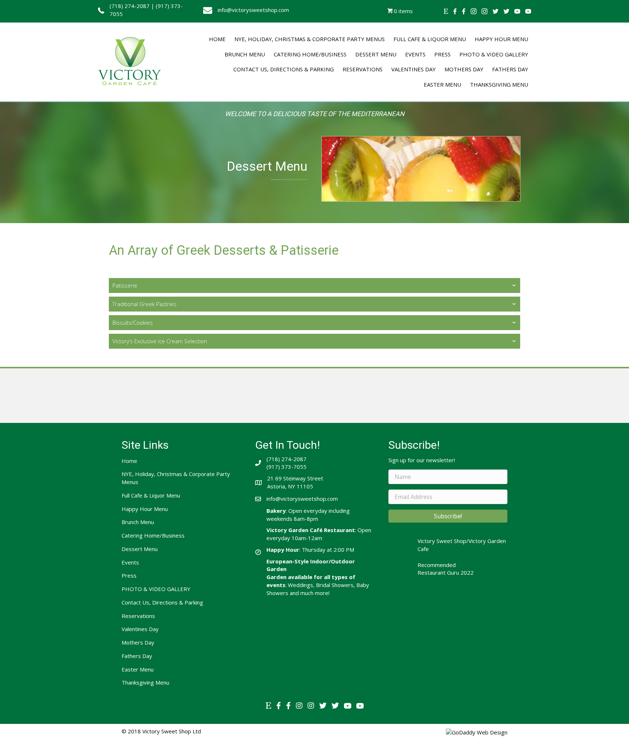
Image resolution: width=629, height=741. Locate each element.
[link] (217, 39)
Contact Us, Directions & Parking (162, 602)
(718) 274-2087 (130, 5)
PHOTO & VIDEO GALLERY (156, 589)
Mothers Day (138, 642)
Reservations (138, 615)
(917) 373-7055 (286, 466)
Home (129, 460)
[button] (447, 516)
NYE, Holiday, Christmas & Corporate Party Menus (176, 478)
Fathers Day (137, 655)
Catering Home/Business (153, 535)
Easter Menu (138, 669)
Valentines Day (140, 629)
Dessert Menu (140, 548)
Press (129, 575)
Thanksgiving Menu (145, 682)
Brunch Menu (138, 522)
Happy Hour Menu (145, 508)
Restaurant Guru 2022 (446, 572)
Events (130, 562)
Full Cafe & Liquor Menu (151, 495)
